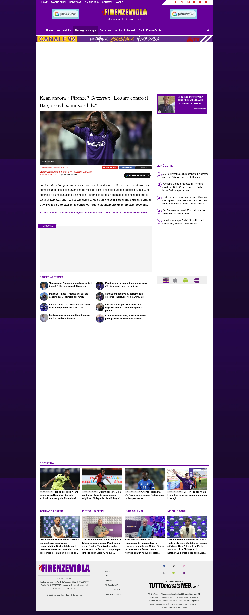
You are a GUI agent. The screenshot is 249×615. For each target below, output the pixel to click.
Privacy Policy (112, 590)
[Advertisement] (182, 419)
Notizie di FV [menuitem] (64, 30)
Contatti (109, 580)
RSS (107, 576)
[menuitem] (40, 30)
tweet (142, 168)
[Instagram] (188, 2)
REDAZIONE (75, 2)
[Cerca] (208, 30)
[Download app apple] (194, 2)
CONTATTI (107, 2)
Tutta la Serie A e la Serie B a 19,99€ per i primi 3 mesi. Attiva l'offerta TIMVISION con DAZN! (94, 212)
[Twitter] (182, 2)
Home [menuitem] (49, 30)
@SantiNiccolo (68, 175)
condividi (126, 168)
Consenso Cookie (114, 594)
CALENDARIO (92, 2)
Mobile (108, 571)
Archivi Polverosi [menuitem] (125, 30)
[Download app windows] (206, 2)
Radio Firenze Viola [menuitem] (150, 30)
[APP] (166, 280)
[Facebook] (176, 2)
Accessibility (111, 585)
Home (45, 2)
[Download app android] (200, 2)
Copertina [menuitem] (105, 30)
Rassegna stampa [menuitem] (85, 30)
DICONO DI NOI (58, 2)
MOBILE (119, 2)
